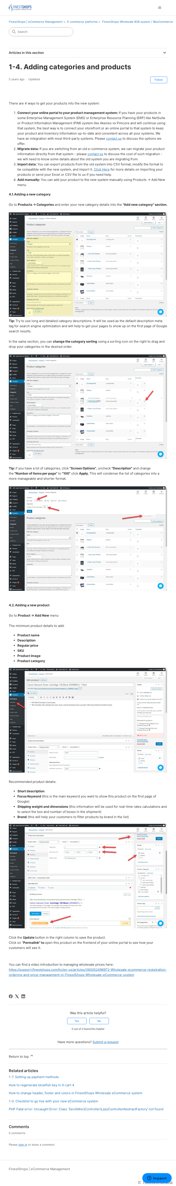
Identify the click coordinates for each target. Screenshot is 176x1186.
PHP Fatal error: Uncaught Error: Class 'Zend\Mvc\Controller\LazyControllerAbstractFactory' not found (86, 1109)
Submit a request (105, 1042)
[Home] (20, 8)
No (99, 1021)
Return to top (19, 1056)
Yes (77, 1021)
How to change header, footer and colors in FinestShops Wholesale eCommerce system (75, 1093)
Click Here (102, 169)
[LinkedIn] (23, 996)
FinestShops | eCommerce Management (36, 21)
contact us (114, 138)
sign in (22, 1144)
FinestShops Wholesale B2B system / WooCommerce (137, 21)
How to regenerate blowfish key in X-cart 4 (41, 1085)
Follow (159, 79)
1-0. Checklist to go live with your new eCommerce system (53, 1101)
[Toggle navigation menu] (159, 7)
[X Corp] (17, 996)
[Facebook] (11, 996)
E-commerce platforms (82, 21)
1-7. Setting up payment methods (34, 1077)
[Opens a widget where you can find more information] (157, 1178)
